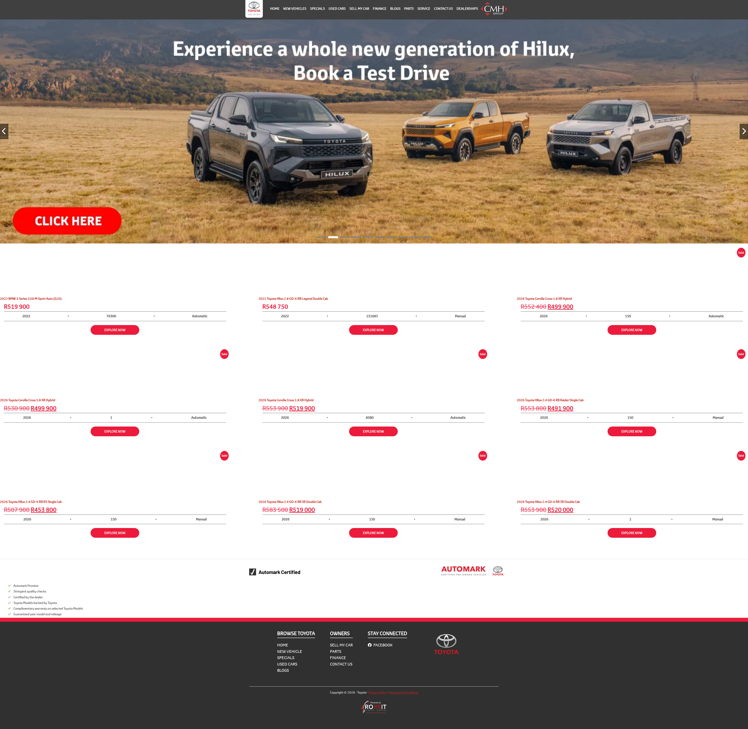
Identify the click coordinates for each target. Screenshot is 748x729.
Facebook (383, 645)
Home (282, 645)
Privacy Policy (378, 692)
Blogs (283, 670)
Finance (338, 657)
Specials (285, 657)
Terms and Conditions (403, 692)
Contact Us (341, 664)
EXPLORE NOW (114, 330)
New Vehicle (289, 651)
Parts (335, 651)
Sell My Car (341, 645)
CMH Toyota (254, 9)
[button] (321, 237)
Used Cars (287, 664)
